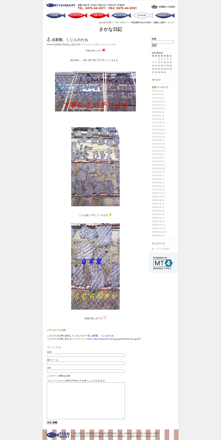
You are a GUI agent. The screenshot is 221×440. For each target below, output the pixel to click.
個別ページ (81, 44)
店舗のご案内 (159, 22)
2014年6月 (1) (158, 94)
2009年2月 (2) (158, 218)
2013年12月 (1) (158, 101)
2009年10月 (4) (158, 197)
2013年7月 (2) (158, 119)
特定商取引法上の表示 (141, 22)
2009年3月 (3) (158, 214)
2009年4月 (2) (158, 211)
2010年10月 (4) (158, 168)
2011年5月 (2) (158, 158)
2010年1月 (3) (158, 189)
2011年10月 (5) (158, 151)
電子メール (52, 360)
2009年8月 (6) (158, 200)
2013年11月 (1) (158, 105)
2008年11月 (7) (158, 228)
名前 (49, 352)
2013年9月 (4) (158, 112)
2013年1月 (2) (158, 126)
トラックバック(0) (107, 44)
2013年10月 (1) (158, 108)
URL (49, 368)
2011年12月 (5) (158, 144)
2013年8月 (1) (158, 116)
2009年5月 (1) (158, 207)
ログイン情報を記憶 (59, 375)
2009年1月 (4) (158, 221)
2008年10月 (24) (159, 232)
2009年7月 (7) (158, 204)
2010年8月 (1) (158, 172)
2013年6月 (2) (158, 122)
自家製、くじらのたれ (102, 335)
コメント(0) (93, 44)
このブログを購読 (161, 249)
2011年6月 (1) (158, 154)
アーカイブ (162, 87)
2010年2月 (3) (158, 186)
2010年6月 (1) (158, 175)
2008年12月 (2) (158, 225)
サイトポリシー (122, 22)
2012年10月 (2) (158, 137)
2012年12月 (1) (158, 130)
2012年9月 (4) (158, 140)
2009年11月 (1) (158, 193)
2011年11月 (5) (158, 147)
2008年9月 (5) (158, 235)
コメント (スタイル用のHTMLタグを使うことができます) (76, 380)
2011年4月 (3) (158, 161)
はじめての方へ (106, 22)
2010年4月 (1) (158, 179)
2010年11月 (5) (158, 165)
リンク (170, 22)
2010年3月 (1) (158, 183)
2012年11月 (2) (158, 133)
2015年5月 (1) (158, 91)
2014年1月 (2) (158, 98)
